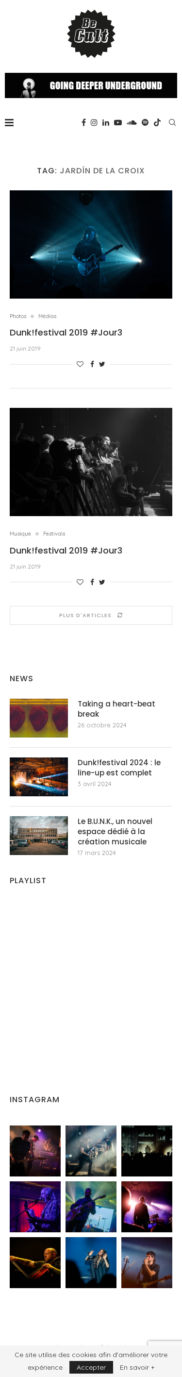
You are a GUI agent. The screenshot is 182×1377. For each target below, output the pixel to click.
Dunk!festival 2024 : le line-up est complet (119, 767)
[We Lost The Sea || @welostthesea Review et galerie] (91, 1150)
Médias (47, 316)
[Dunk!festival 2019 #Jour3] (91, 244)
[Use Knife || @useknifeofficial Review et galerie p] (146, 1150)
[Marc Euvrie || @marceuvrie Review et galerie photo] (35, 1262)
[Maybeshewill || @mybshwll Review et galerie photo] (35, 1150)
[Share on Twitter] (102, 364)
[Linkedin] (105, 122)
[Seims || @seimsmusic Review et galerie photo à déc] (91, 1206)
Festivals (54, 534)
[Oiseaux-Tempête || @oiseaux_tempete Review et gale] (146, 1206)
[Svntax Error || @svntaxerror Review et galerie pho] (35, 1206)
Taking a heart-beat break (116, 709)
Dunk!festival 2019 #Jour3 (66, 332)
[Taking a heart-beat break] (39, 718)
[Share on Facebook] (92, 364)
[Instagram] (94, 122)
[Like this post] (80, 364)
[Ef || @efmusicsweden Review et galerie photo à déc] (146, 1262)
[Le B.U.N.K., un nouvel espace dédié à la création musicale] (39, 835)
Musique (20, 534)
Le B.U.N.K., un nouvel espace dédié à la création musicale (115, 831)
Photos (18, 316)
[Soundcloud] (132, 122)
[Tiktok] (157, 122)
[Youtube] (118, 122)
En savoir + (137, 1367)
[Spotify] (145, 122)
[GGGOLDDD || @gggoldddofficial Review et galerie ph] (91, 1262)
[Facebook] (84, 122)
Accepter (91, 1367)
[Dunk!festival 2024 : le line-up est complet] (39, 776)
